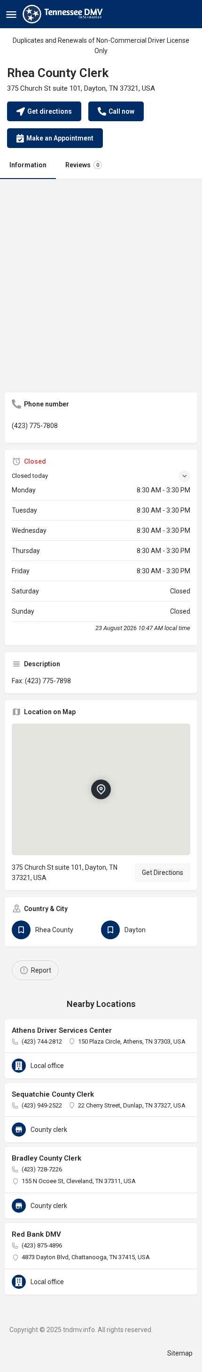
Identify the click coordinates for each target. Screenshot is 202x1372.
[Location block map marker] (101, 789)
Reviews (82, 165)
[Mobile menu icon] (11, 14)
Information (28, 165)
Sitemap (180, 1353)
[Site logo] (64, 14)
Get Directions (162, 872)
